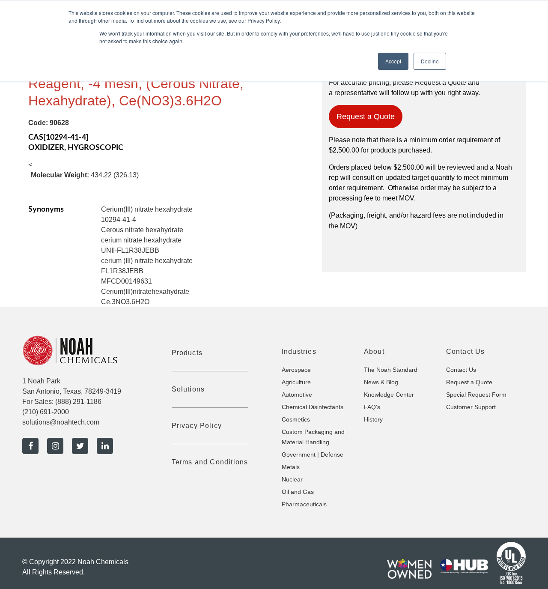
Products (187, 352)
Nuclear (292, 479)
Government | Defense (312, 454)
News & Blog (381, 382)
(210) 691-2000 (45, 412)
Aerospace (296, 369)
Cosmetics (296, 419)
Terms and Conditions (210, 462)
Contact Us (461, 369)
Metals (291, 466)
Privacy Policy (197, 425)
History (373, 419)
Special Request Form (476, 394)
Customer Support (471, 407)
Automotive (297, 394)
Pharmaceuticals (304, 504)
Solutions (188, 389)
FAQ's (372, 407)
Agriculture (296, 382)
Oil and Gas (298, 491)
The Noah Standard (390, 369)
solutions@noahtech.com (60, 422)
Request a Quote (366, 116)
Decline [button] (430, 61)
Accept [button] (393, 61)
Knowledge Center (389, 394)
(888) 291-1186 (78, 401)
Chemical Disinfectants (312, 407)
